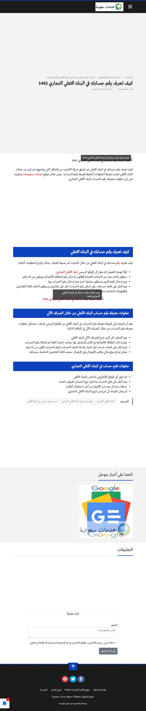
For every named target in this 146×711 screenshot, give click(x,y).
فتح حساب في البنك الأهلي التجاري (77, 401)
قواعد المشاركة (99, 689)
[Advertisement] (73, 46)
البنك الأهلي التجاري (105, 401)
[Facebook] (80, 679)
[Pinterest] (65, 679)
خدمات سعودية (33, 174)
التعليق (114, 625)
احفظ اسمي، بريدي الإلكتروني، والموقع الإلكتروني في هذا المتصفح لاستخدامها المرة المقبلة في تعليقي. (71, 642)
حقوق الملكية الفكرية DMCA (77, 689)
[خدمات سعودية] (109, 6)
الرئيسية (129, 77)
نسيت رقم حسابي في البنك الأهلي (42, 401)
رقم (118, 263)
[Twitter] (73, 679)
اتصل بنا (44, 689)
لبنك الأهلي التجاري (67, 272)
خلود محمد (123, 89)
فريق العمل (56, 689)
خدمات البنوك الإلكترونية (109, 77)
